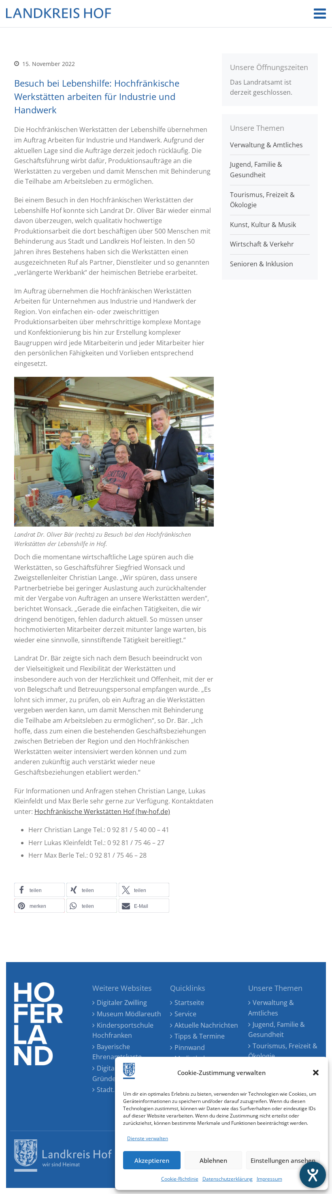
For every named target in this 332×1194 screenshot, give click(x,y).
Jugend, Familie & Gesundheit (256, 169)
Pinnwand (190, 1047)
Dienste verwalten (147, 1138)
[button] (316, 1073)
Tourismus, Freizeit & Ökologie (262, 200)
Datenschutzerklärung (227, 1178)
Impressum (269, 1178)
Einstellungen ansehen (283, 1160)
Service (185, 1013)
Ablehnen (213, 1160)
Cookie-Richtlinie (179, 1178)
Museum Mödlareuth (129, 1013)
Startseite (189, 1002)
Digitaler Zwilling (122, 1002)
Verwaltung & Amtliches (266, 144)
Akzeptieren (151, 1160)
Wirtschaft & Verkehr (262, 244)
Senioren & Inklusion (261, 263)
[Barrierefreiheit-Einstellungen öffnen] (313, 1175)
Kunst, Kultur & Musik (263, 224)
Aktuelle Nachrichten (206, 1025)
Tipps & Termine (200, 1036)
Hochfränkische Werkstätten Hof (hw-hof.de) (102, 811)
